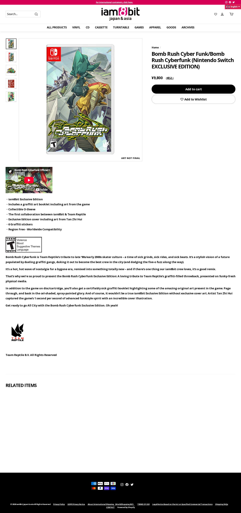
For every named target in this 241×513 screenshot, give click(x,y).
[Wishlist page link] (215, 14)
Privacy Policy (59, 504)
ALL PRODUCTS (57, 27)
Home (155, 47)
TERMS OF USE (143, 504)
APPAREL (155, 27)
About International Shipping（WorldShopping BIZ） (111, 504)
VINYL (76, 27)
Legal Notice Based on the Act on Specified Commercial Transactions (182, 504)
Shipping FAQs (221, 504)
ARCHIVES (188, 27)
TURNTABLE (121, 27)
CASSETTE (101, 27)
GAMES (139, 27)
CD (87, 27)
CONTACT (110, 507)
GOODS (171, 27)
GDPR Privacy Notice (76, 504)
